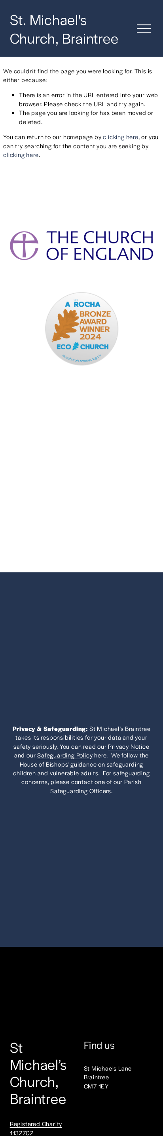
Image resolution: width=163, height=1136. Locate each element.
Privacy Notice (128, 746)
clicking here (120, 136)
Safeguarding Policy (65, 755)
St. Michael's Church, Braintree (64, 28)
